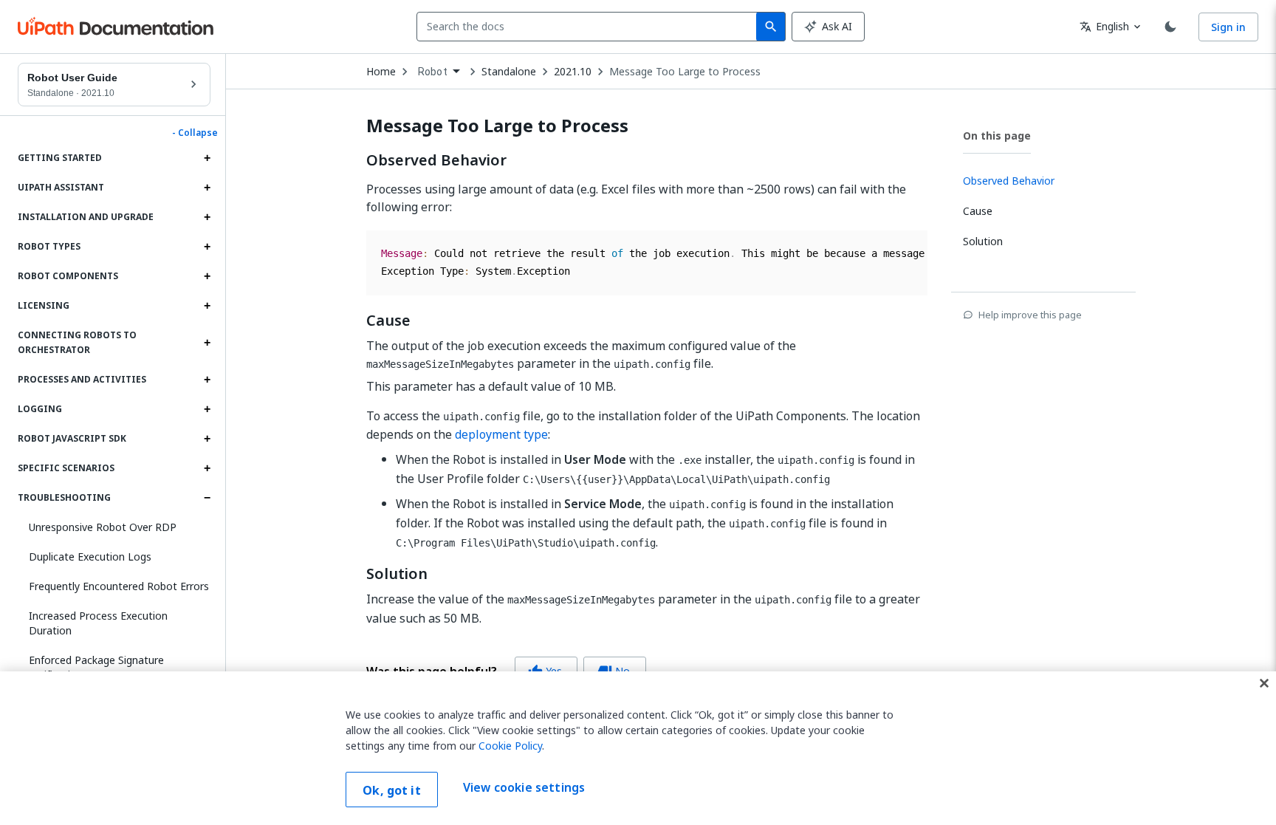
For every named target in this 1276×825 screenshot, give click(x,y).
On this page (997, 135)
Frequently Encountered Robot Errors (119, 586)
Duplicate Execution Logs (90, 556)
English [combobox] (1104, 26)
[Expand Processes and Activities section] (206, 379)
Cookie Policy (510, 745)
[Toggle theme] (1170, 26)
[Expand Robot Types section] (206, 246)
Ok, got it (392, 790)
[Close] (1264, 683)
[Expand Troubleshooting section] (206, 497)
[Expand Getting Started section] (206, 158)
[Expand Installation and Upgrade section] (206, 217)
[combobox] (589, 26)
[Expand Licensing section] (206, 305)
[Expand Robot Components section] (206, 276)
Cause (388, 320)
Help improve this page (1030, 314)
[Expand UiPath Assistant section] (206, 187)
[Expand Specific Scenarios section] (206, 468)
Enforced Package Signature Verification (96, 667)
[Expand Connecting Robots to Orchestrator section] (206, 342)
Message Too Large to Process (685, 71)
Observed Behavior (436, 160)
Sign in (1228, 27)
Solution (397, 574)
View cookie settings (524, 788)
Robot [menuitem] (432, 72)
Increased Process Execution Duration (98, 623)
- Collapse (195, 133)
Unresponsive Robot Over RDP (102, 527)
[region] (638, 748)
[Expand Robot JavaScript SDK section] (206, 438)
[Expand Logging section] (206, 409)
